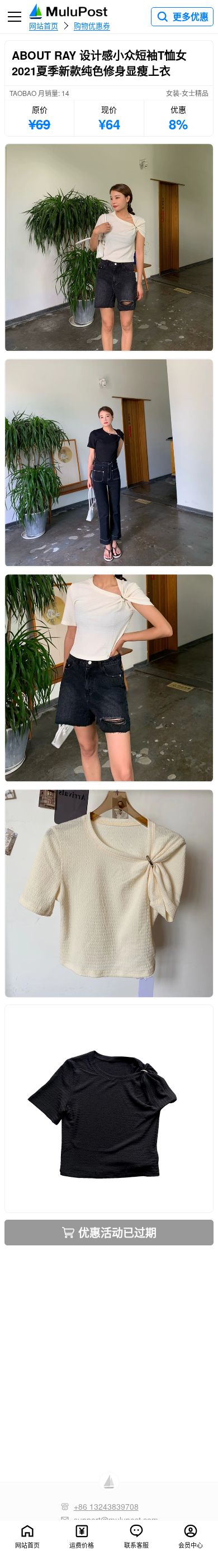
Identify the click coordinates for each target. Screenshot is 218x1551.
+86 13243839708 (106, 1506)
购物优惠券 (92, 25)
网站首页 (43, 25)
